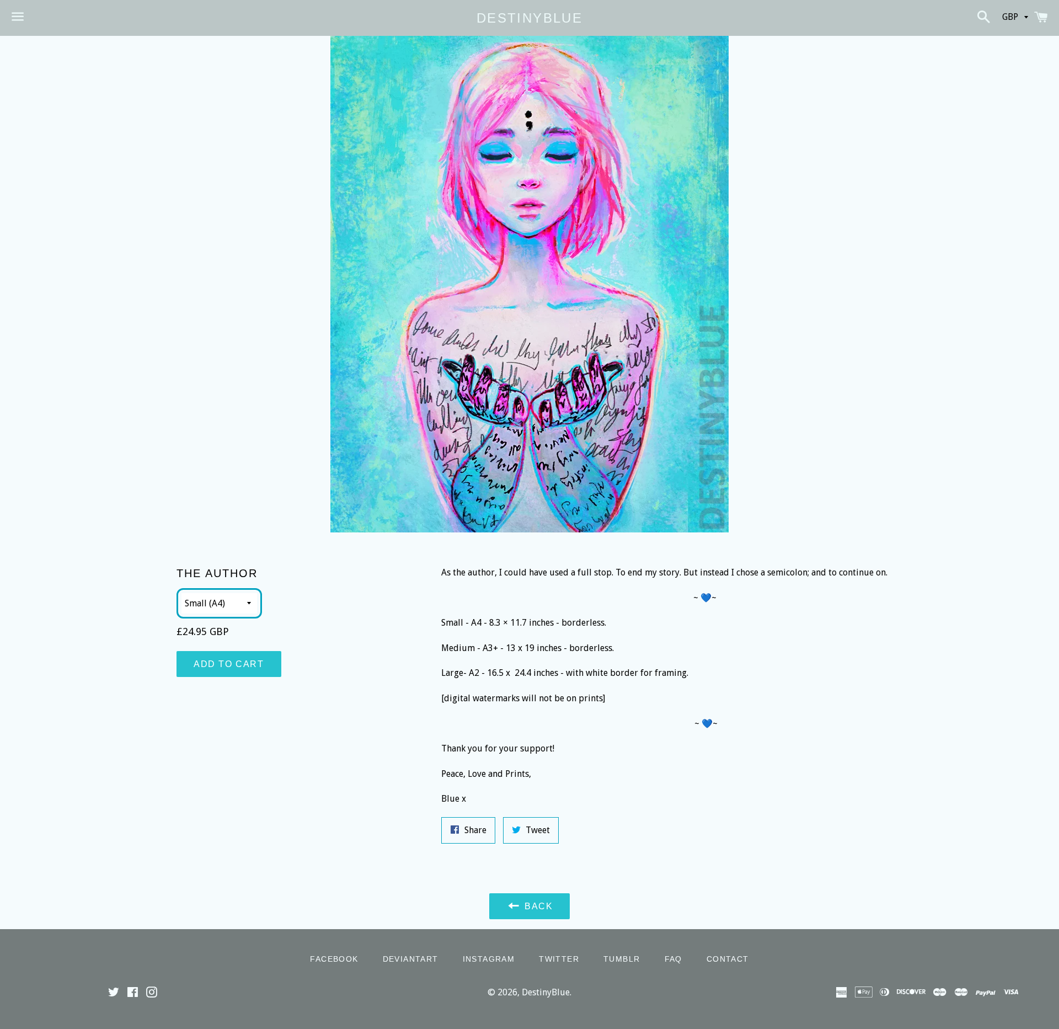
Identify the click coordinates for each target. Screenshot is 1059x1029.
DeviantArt (410, 959)
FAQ (673, 959)
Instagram (489, 959)
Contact (728, 959)
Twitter (559, 959)
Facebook (334, 959)
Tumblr (621, 959)
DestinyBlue (529, 17)
